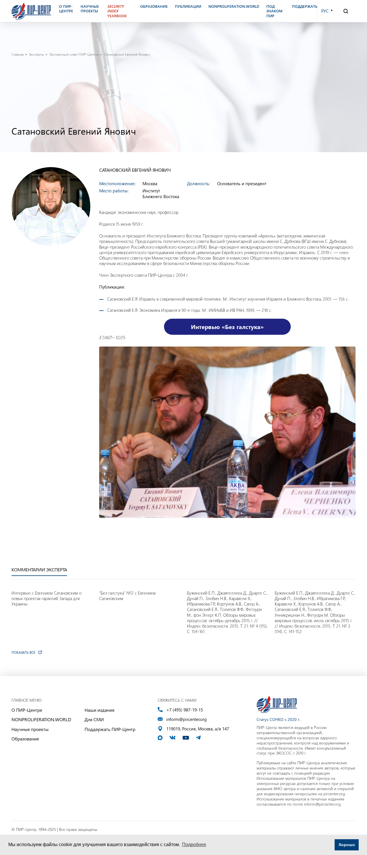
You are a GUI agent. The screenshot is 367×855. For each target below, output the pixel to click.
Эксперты (36, 54)
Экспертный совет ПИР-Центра (74, 54)
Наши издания (99, 710)
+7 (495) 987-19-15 (184, 710)
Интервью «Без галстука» (227, 326)
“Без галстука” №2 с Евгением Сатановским (127, 595)
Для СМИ (94, 719)
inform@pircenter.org (186, 719)
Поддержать (304, 6)
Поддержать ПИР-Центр (110, 729)
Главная (17, 54)
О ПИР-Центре (26, 710)
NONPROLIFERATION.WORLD (41, 719)
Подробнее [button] (194, 844)
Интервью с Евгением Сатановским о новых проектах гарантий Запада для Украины (46, 598)
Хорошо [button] (347, 844)
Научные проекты (29, 729)
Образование (25, 739)
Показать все (23, 652)
